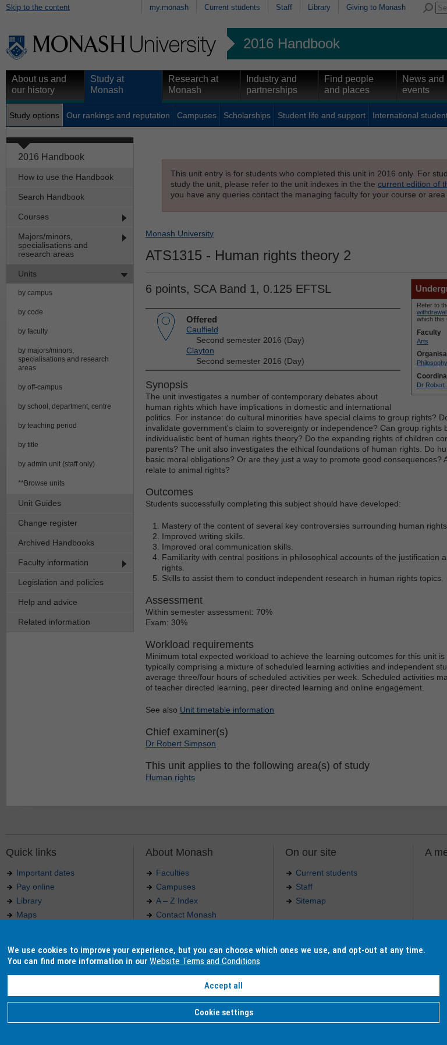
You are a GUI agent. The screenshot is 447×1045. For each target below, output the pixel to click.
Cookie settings (223, 1012)
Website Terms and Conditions (205, 961)
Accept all (223, 985)
